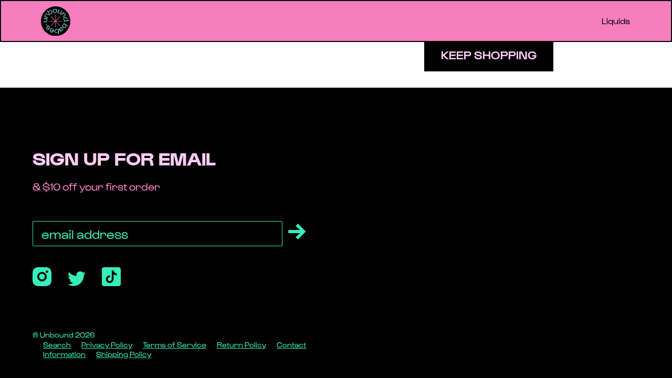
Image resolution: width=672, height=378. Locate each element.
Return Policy (241, 344)
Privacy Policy (106, 344)
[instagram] (42, 276)
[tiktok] (111, 276)
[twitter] (76, 278)
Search (57, 344)
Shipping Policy (123, 354)
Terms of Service (174, 344)
